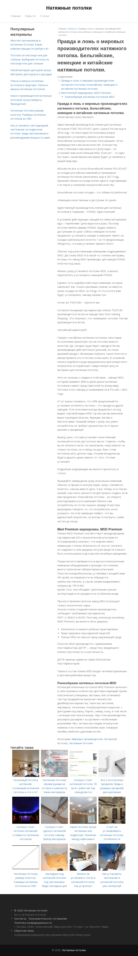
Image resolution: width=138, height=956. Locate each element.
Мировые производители (87, 739)
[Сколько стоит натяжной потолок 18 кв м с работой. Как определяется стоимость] (83, 776)
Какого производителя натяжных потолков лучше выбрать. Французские (31, 100)
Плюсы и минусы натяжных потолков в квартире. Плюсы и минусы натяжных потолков (29, 85)
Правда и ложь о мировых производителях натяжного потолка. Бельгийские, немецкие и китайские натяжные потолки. (89, 84)
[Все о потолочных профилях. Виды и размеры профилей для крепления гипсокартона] (111, 776)
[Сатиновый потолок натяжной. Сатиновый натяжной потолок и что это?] (25, 776)
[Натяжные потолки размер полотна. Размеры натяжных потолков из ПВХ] (25, 869)
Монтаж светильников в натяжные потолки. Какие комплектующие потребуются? (29, 44)
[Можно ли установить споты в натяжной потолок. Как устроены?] (83, 869)
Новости (30, 16)
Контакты (20, 918)
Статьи (44, 16)
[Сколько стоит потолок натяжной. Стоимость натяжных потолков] (25, 822)
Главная (15, 16)
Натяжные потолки (69, 7)
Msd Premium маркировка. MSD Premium (86, 93)
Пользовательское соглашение (47, 918)
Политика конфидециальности (33, 922)
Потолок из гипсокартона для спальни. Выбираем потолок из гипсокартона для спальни (29, 59)
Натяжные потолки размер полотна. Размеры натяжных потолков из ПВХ (28, 114)
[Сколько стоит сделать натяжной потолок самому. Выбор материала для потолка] (54, 822)
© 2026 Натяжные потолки (30, 910)
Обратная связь (24, 930)
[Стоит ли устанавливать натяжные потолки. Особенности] (111, 822)
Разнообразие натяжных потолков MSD (89, 97)
